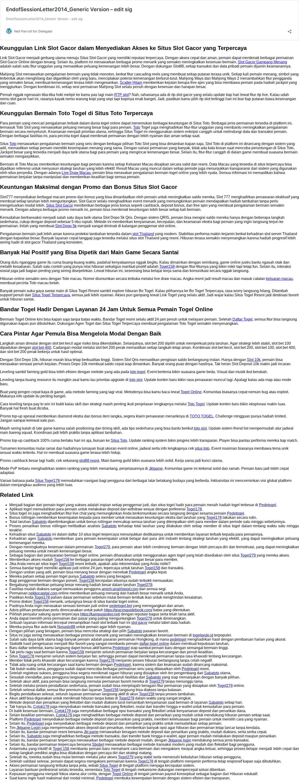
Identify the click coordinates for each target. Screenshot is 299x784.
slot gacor (139, 623)
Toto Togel (196, 404)
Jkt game (91, 732)
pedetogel (178, 639)
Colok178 (41, 707)
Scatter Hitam (131, 83)
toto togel (137, 372)
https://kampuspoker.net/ (100, 614)
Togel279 (102, 547)
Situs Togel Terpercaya (51, 295)
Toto (136, 127)
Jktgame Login (28, 728)
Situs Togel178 (47, 481)
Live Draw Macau (76, 173)
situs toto (202, 448)
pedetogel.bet (120, 606)
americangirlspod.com (120, 589)
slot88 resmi (89, 461)
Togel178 (194, 509)
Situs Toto (119, 440)
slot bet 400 (41, 348)
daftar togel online (154, 644)
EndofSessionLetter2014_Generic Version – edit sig (69, 9)
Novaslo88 (66, 627)
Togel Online (191, 392)
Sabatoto (39, 522)
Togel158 (167, 266)
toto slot (135, 380)
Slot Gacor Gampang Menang (262, 62)
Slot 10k (253, 360)
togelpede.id (203, 635)
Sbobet (98, 744)
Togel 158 (61, 749)
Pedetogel (267, 505)
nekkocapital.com (42, 593)
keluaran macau (279, 279)
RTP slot (121, 95)
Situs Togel (109, 765)
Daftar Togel (242, 319)
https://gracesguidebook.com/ (128, 610)
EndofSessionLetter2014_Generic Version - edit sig (44, 19)
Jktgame (156, 468)
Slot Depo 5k (66, 226)
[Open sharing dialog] (289, 30)
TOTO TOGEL (202, 416)
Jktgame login (179, 740)
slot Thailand (143, 234)
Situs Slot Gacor (59, 205)
